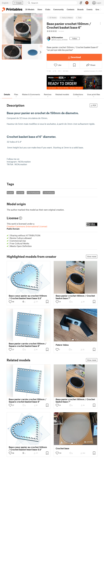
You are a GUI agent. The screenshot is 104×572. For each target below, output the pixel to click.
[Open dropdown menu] (100, 23)
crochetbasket (33, 192)
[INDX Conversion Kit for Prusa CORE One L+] (74, 82)
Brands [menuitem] (80, 9)
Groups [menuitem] (99, 9)
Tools (79, 17)
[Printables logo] (12, 9)
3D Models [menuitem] (29, 9)
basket (10, 192)
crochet (20, 192)
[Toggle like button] (10, 301)
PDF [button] (94, 105)
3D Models (53, 17)
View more (91, 256)
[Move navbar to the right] (100, 9)
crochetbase (49, 192)
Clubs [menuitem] (47, 9)
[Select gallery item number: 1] (73, 339)
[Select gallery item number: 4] (78, 443)
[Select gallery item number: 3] (77, 339)
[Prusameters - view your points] (87, 2)
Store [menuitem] (39, 9)
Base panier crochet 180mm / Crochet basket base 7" (75, 297)
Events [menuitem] (89, 9)
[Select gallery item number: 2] (75, 339)
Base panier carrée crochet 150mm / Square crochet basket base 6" (27, 344)
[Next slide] (40, 52)
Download (76, 57)
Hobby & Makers (67, 17)
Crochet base (62, 448)
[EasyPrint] (81, 3)
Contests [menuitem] (70, 9)
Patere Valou (62, 345)
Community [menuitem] (58, 9)
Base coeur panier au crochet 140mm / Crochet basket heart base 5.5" (28, 297)
